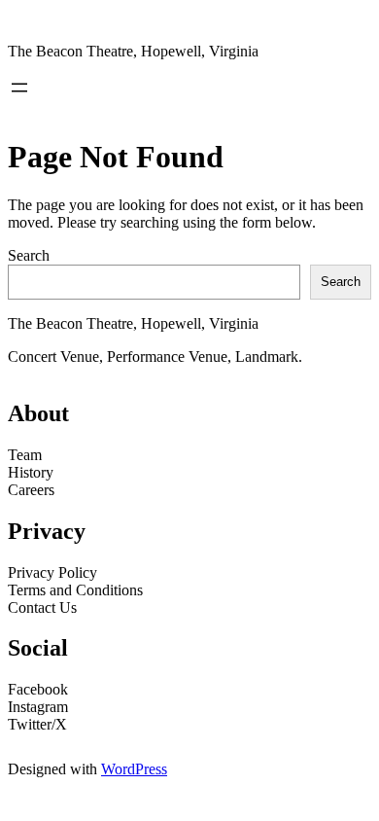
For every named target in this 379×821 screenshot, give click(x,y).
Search (29, 255)
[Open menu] (19, 87)
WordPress (134, 769)
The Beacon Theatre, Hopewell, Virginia (133, 51)
